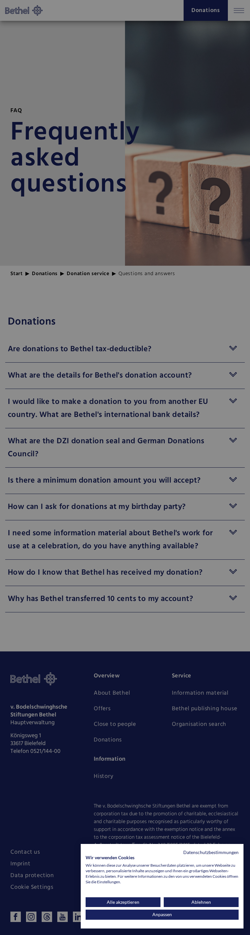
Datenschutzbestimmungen (211, 852)
